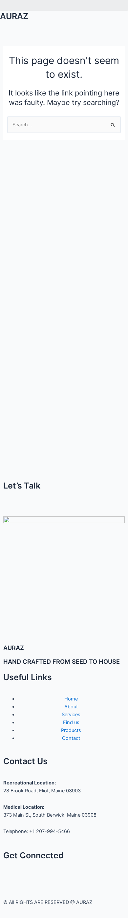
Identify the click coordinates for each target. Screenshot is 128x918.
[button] (64, 5)
